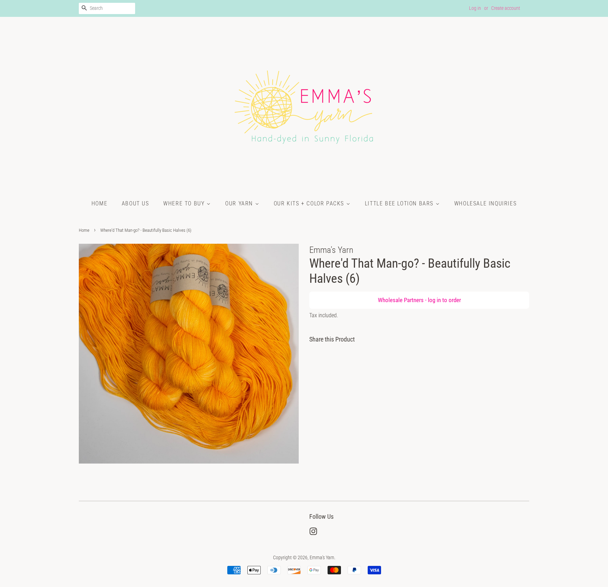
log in (434, 300)
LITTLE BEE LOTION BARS (400, 203)
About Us (135, 203)
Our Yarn (240, 203)
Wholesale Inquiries (485, 203)
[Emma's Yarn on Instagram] (313, 533)
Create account (505, 8)
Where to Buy (185, 203)
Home (99, 203)
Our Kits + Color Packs (310, 203)
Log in (475, 8)
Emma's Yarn (322, 558)
